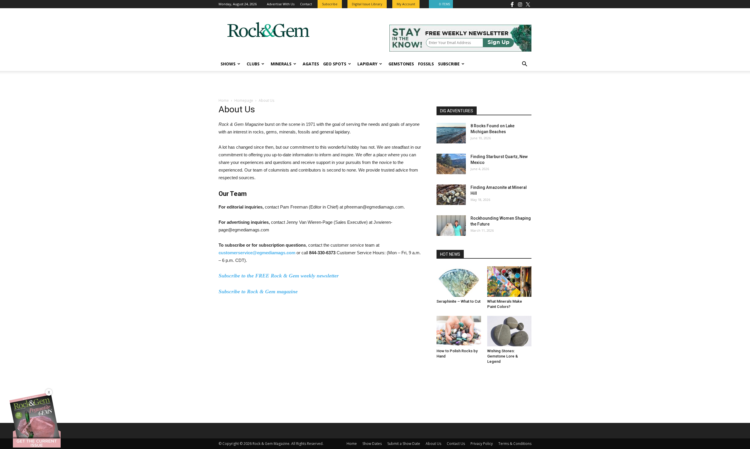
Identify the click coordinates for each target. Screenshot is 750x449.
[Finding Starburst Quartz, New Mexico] (451, 164)
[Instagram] (520, 4)
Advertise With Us (280, 4)
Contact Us (456, 443)
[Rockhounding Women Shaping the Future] (451, 225)
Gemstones (401, 64)
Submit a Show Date (403, 443)
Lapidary (367, 64)
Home (224, 100)
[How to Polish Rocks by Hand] (459, 331)
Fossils (426, 64)
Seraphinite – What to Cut (458, 301)
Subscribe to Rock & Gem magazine (258, 291)
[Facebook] (512, 4)
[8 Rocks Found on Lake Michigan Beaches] (451, 133)
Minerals (281, 64)
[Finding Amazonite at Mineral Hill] (451, 194)
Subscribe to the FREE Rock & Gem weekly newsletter (279, 276)
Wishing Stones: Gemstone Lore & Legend (502, 356)
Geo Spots (334, 64)
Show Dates (372, 443)
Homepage (243, 100)
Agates (311, 64)
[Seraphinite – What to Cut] (459, 281)
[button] (524, 64)
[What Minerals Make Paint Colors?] (509, 281)
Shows (228, 64)
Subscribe (449, 64)
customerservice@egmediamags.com (257, 252)
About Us (433, 443)
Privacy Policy (482, 443)
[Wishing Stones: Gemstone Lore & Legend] (509, 331)
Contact (306, 4)
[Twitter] (527, 4)
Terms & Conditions (514, 443)
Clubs (253, 64)
